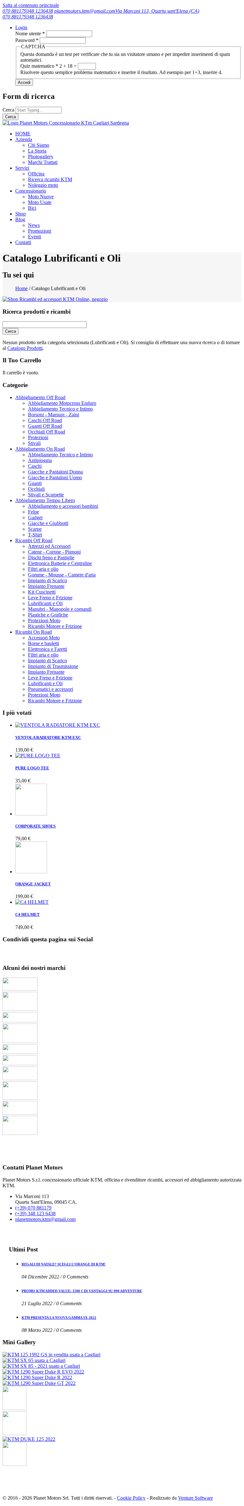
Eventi (34, 236)
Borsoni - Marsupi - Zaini (53, 414)
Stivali (34, 443)
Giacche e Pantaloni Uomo (55, 477)
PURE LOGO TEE (32, 768)
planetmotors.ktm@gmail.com (84, 11)
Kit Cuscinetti (42, 592)
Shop (20, 213)
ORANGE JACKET (33, 884)
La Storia (37, 150)
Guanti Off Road (45, 426)
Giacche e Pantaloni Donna (55, 471)
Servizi (22, 168)
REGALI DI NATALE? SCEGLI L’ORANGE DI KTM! (63, 1264)
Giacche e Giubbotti (48, 523)
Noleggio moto (43, 185)
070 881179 (14, 11)
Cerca (9, 109)
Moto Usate (39, 202)
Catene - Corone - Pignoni (54, 552)
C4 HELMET (27, 914)
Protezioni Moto (44, 620)
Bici (32, 208)
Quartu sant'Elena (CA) (175, 11)
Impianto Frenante (46, 586)
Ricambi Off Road (33, 540)
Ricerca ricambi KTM (50, 179)
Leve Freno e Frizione (50, 597)
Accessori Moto (44, 637)
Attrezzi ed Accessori (49, 546)
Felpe (33, 511)
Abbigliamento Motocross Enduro (62, 403)
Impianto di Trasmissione (53, 666)
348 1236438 (39, 11)
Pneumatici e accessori (50, 689)
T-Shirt (35, 534)
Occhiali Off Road (46, 431)
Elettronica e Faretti (47, 649)
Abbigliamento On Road (40, 449)
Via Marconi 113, (133, 11)
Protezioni (38, 437)
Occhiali (36, 489)
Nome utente (30, 33)
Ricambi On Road (33, 632)
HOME (22, 133)
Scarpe (35, 529)
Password (26, 40)
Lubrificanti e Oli (45, 603)
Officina (36, 173)
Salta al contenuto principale (31, 5)
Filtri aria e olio (43, 569)
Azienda (23, 139)
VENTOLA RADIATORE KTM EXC (48, 737)
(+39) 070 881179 (33, 1207)
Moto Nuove (41, 196)
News (34, 225)
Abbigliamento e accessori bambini (63, 506)
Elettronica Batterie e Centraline (60, 563)
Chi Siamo (38, 145)
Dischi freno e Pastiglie (51, 557)
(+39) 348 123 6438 (35, 1213)
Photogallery (40, 156)
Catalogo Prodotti (25, 348)
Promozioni (39, 231)
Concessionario (30, 191)
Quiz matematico (39, 66)
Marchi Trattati (43, 162)
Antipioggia (40, 460)
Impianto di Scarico (47, 580)
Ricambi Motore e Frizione (55, 626)
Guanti (35, 483)
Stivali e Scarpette (46, 494)
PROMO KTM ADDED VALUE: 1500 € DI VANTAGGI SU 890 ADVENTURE (82, 1291)
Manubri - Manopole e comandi (60, 609)
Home (21, 288)
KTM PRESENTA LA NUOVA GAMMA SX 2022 (59, 1317)
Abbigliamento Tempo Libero (45, 500)
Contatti (23, 242)
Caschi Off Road (45, 420)
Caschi (35, 466)
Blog (20, 219)
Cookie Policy (131, 1498)
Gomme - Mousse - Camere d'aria (62, 574)
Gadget (35, 517)
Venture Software (195, 1498)
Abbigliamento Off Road (40, 397)
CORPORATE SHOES (35, 826)
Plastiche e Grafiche (48, 614)
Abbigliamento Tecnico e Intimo (60, 409)
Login (21, 27)
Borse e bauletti (43, 643)
